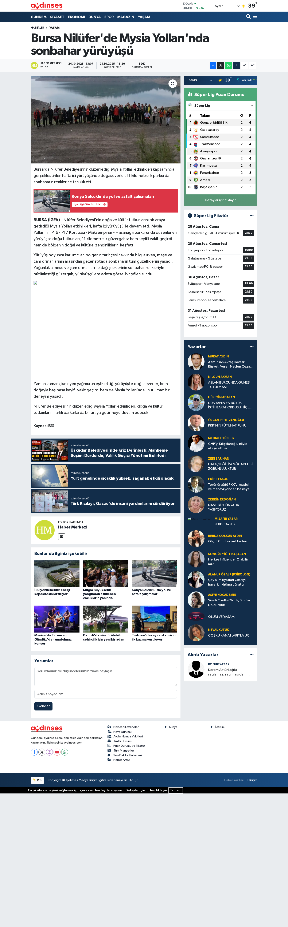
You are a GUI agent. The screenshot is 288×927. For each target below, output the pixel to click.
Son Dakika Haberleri (127, 755)
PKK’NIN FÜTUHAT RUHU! (227, 425)
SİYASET (57, 17)
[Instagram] (49, 752)
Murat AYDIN (218, 356)
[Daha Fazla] (236, 65)
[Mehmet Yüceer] (196, 443)
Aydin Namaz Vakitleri (128, 736)
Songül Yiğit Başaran (227, 554)
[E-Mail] (61, 536)
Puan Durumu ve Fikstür (129, 745)
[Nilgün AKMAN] (196, 382)
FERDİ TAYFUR (225, 524)
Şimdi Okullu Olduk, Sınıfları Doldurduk (229, 603)
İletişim (220, 727)
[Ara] (249, 16)
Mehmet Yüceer (221, 438)
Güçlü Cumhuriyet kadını (227, 541)
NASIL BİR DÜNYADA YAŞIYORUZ (223, 507)
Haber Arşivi (121, 759)
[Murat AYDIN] (196, 361)
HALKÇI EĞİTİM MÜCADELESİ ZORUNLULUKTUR (230, 467)
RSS (39, 780)
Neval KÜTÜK (218, 629)
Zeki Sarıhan (218, 458)
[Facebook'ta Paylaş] (213, 65)
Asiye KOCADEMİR (222, 595)
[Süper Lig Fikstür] (252, 216)
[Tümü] (252, 347)
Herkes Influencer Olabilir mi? (228, 562)
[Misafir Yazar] (199, 519)
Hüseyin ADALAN (221, 397)
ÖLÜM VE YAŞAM (221, 617)
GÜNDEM (39, 17)
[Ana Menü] (254, 16)
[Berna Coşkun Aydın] (196, 538)
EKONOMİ (76, 17)
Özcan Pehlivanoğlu (226, 420)
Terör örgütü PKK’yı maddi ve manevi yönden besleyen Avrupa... (230, 487)
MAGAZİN (125, 17)
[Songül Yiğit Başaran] (196, 559)
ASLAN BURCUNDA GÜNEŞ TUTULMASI (229, 385)
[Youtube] (57, 752)
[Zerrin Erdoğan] (196, 504)
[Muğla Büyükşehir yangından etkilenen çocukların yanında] (105, 573)
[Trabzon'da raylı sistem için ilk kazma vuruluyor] (154, 619)
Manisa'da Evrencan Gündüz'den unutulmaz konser (53, 639)
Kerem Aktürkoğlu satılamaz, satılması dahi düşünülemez (227, 672)
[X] (41, 752)
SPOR (109, 17)
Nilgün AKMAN (220, 377)
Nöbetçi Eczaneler (126, 727)
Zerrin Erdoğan (222, 499)
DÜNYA (95, 17)
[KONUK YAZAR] (196, 669)
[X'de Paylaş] (220, 65)
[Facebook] (34, 752)
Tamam (175, 790)
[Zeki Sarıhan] (196, 464)
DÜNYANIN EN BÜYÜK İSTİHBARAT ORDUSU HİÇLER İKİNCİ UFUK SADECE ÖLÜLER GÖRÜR (230, 405)
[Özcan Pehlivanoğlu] (196, 423)
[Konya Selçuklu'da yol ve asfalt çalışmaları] (154, 573)
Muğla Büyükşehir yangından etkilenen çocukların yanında (99, 594)
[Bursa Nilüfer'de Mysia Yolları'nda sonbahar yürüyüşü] (106, 119)
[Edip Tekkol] (196, 484)
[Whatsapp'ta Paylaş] (228, 65)
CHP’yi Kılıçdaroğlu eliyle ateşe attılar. (227, 446)
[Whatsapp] (64, 752)
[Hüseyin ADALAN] (196, 402)
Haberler (37, 27)
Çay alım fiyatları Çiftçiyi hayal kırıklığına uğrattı (227, 582)
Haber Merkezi (72, 527)
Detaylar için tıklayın (220, 200)
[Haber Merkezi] (44, 530)
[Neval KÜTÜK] (196, 632)
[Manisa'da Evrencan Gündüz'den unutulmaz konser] (56, 619)
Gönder (43, 706)
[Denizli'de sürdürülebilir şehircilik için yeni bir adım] (105, 619)
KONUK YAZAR (218, 664)
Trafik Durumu (122, 741)
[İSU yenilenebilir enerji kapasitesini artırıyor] (56, 573)
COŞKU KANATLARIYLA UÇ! (229, 635)
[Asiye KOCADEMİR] (196, 600)
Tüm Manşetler (123, 750)
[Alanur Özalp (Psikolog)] (196, 579)
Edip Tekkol (218, 479)
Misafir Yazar (226, 518)
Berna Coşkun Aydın (225, 536)
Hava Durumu (122, 731)
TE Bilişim (251, 780)
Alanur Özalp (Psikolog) (229, 574)
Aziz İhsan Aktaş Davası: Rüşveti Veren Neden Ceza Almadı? (229, 364)
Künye (173, 727)
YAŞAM (144, 17)
